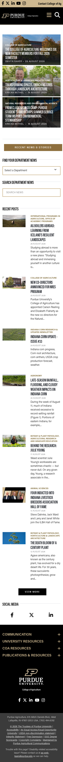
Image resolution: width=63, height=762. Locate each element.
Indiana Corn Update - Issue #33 (44, 338)
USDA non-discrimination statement (37, 733)
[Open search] (57, 16)
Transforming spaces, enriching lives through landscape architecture (28, 86)
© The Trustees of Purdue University (31, 726)
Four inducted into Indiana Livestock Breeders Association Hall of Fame (44, 499)
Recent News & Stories (33, 147)
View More (32, 591)
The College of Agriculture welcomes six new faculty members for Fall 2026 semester (30, 53)
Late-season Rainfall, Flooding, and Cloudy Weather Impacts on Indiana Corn (44, 387)
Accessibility (13, 730)
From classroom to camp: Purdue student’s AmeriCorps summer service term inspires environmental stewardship (29, 113)
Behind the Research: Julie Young (44, 447)
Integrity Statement (15, 737)
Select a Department (16, 170)
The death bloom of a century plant (44, 545)
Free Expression (34, 737)
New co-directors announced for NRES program (43, 286)
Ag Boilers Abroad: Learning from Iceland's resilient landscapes (43, 232)
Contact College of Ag (49, 3)
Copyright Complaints (30, 740)
